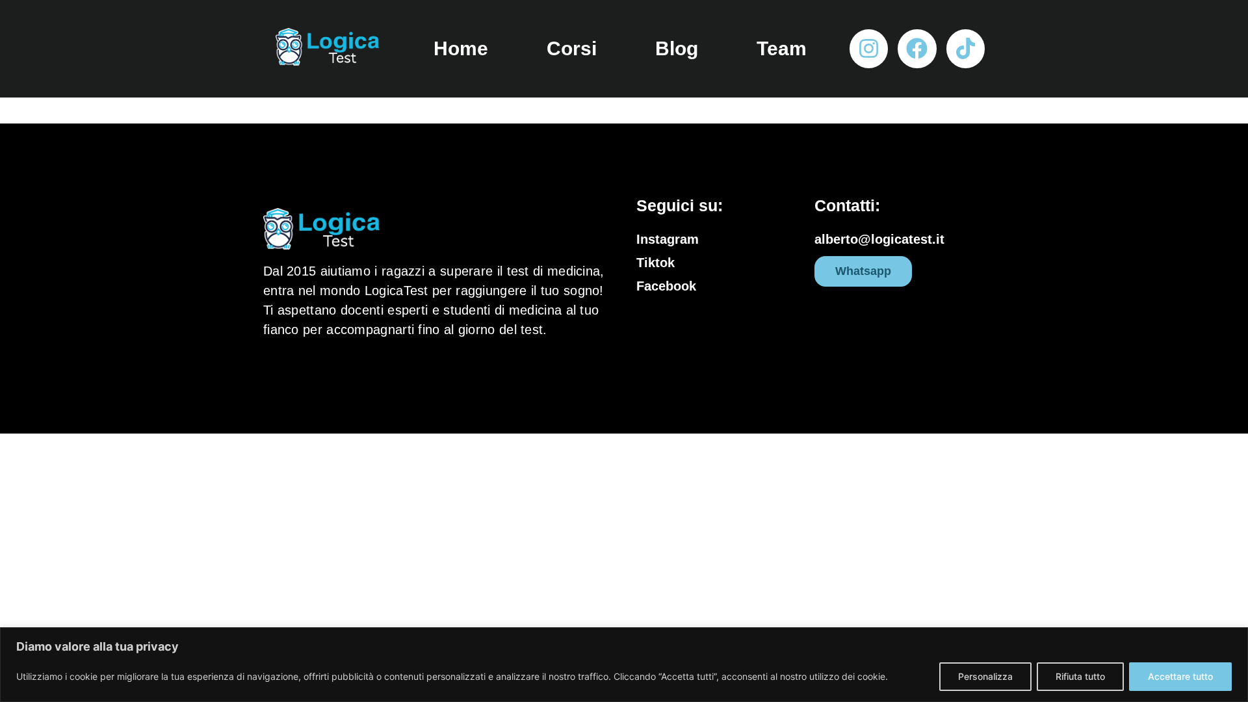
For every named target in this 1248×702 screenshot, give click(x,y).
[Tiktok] (965, 48)
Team (782, 48)
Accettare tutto (1180, 676)
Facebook (666, 286)
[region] (624, 664)
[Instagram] (869, 48)
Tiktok (655, 262)
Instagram (667, 239)
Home (461, 48)
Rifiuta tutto (1080, 676)
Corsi (572, 48)
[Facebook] (917, 48)
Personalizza (985, 676)
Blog (676, 48)
